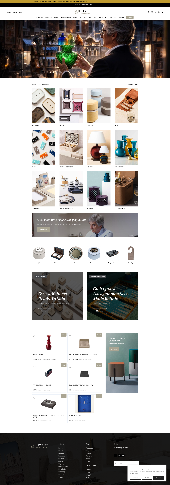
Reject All (147, 477)
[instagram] (119, 455)
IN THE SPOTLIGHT (75, 415)
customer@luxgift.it (121, 448)
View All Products (133, 84)
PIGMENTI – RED (38, 354)
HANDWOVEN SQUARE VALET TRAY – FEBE (83, 354)
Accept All (158, 477)
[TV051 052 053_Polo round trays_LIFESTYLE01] (75, 247)
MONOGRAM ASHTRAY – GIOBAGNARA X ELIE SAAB (48, 416)
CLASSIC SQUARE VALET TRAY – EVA (81, 385)
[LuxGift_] (85, 9)
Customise (135, 477)
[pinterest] (122, 455)
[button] (148, 12)
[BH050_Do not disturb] (130, 247)
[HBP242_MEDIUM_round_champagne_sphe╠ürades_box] (94, 247)
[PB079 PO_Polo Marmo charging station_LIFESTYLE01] (112, 247)
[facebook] (115, 455)
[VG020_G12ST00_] (57, 247)
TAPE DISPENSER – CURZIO (42, 385)
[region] (147, 473)
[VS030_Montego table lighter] (39, 247)
